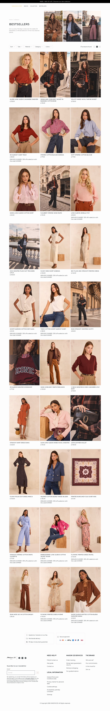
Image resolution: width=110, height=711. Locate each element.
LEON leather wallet (79, 443)
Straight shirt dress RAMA (19, 443)
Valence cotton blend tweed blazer (54, 496)
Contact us (50, 666)
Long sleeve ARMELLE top (80, 213)
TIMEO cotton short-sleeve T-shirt (53, 329)
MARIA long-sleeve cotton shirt (22, 213)
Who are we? (90, 660)
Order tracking (70, 660)
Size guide (50, 663)
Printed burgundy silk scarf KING (83, 496)
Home (10, 19)
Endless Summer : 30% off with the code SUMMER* (55, 1)
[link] (17, 6)
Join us (88, 669)
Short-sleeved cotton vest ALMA (22, 329)
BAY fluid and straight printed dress (85, 271)
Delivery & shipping (72, 668)
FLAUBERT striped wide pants (51, 213)
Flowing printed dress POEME (52, 614)
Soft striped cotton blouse (81, 155)
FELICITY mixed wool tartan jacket (84, 99)
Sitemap (49, 694)
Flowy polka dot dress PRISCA (21, 496)
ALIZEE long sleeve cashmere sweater (24, 99)
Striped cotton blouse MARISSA (52, 155)
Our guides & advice (72, 671)
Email (8, 669)
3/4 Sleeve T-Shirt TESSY (18, 155)
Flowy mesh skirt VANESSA (50, 271)
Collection (16, 19)
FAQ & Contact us (52, 660)
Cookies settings (52, 686)
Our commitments (91, 663)
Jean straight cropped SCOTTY (82, 329)
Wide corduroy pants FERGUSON (53, 387)
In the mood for (90, 666)
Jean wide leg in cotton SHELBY (21, 614)
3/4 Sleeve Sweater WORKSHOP (21, 387)
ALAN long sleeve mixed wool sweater (55, 443)
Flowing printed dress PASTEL (82, 554)
